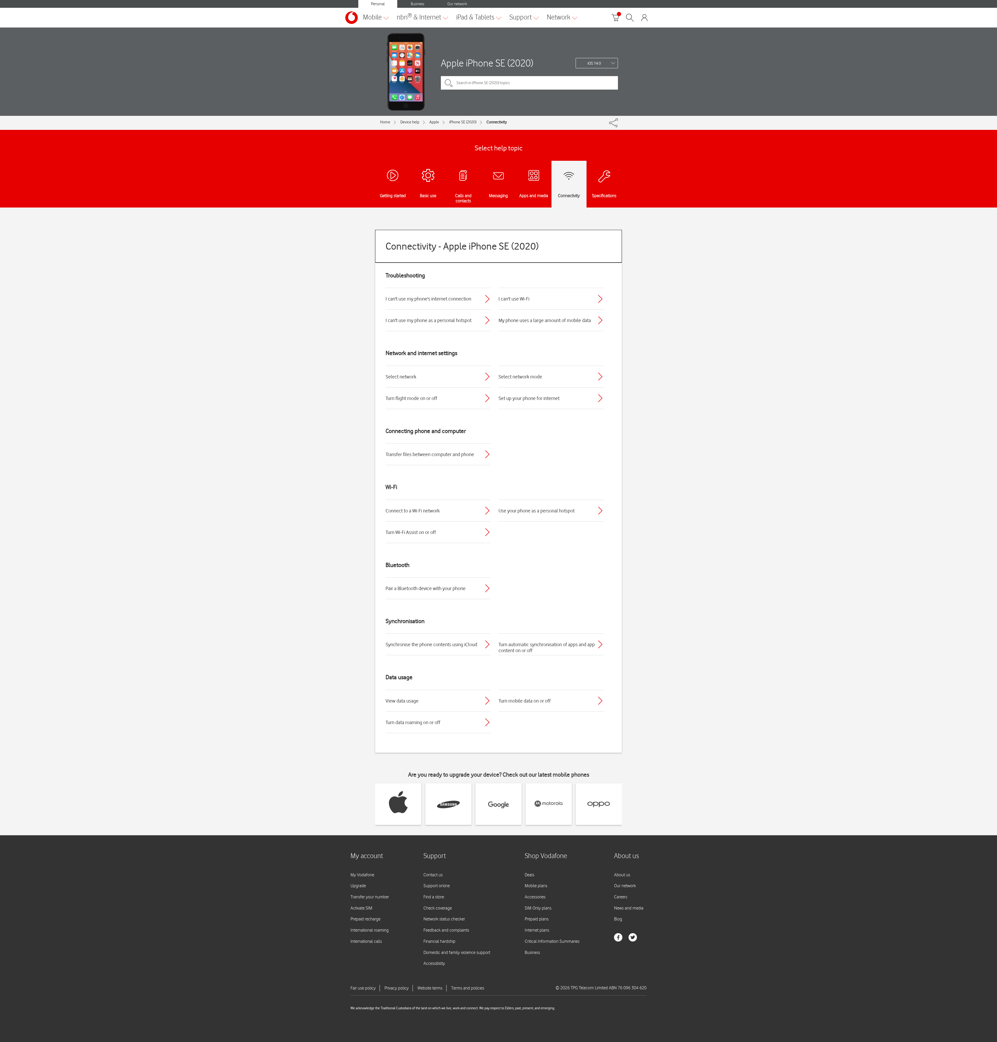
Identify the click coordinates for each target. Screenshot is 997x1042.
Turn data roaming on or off (413, 722)
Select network (401, 376)
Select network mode (520, 376)
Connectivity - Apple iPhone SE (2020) (462, 246)
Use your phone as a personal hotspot (536, 510)
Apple (434, 122)
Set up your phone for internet (529, 398)
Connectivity (497, 122)
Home (385, 122)
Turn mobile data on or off (524, 701)
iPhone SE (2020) (462, 122)
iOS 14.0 (594, 63)
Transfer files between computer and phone (430, 454)
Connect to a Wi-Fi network (413, 510)
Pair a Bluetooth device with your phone (426, 588)
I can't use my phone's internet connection (428, 299)
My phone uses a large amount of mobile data (544, 320)
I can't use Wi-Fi (513, 299)
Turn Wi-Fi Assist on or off (411, 532)
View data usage (402, 701)
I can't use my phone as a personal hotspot (428, 320)
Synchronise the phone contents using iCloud (431, 644)
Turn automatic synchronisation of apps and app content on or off (546, 647)
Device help (409, 122)
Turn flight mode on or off (411, 398)
